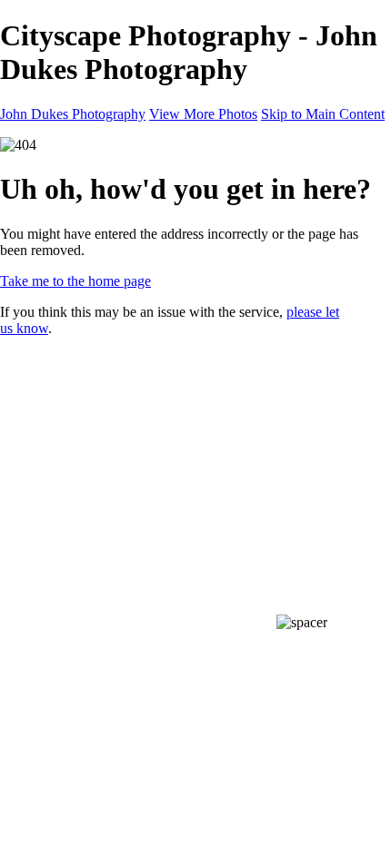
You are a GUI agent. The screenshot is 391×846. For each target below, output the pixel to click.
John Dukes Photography (72, 114)
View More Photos (203, 114)
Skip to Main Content (323, 114)
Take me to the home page (75, 281)
